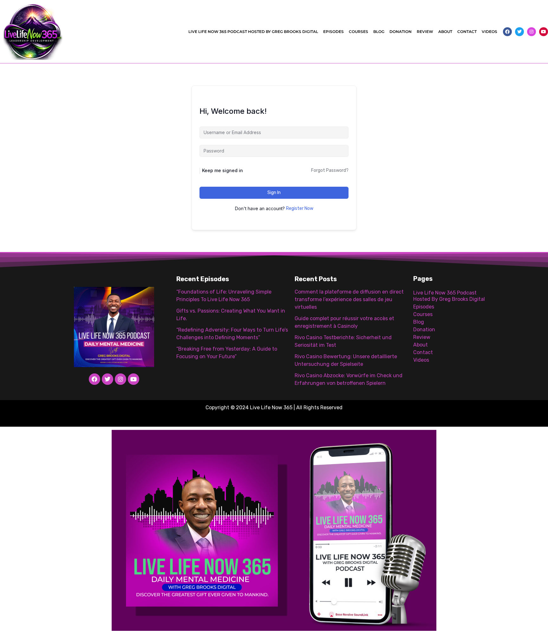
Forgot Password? (330, 170)
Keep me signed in (222, 170)
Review (425, 31)
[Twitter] (519, 31)
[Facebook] (507, 31)
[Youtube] (543, 31)
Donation (400, 31)
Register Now (299, 208)
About (445, 31)
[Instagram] (531, 31)
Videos (489, 31)
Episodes (333, 31)
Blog (378, 31)
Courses (358, 31)
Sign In (274, 192)
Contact (467, 31)
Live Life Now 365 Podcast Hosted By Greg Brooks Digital (253, 31)
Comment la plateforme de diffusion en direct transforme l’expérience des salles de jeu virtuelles (349, 299)
